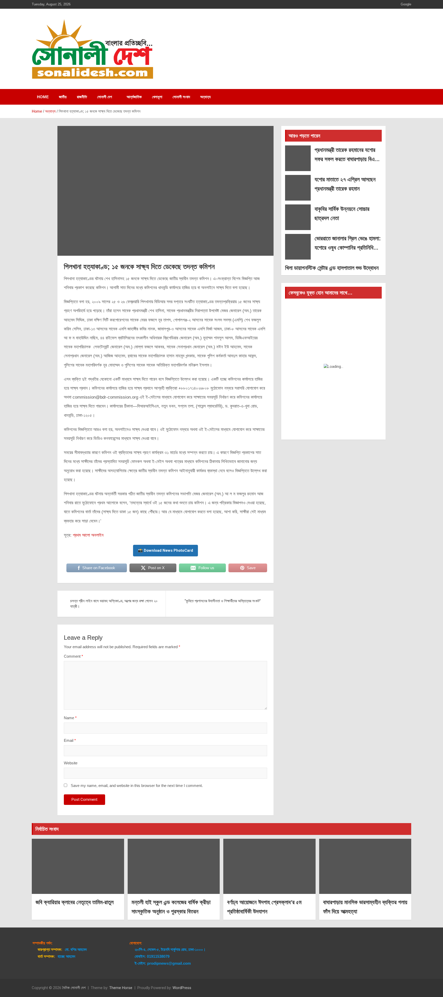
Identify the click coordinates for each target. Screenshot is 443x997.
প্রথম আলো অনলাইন (88, 535)
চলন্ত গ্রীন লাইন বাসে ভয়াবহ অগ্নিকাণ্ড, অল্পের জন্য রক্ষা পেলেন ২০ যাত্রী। (114, 604)
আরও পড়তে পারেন (304, 136)
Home (43, 97)
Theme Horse (120, 987)
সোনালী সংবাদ (181, 97)
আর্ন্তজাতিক (134, 97)
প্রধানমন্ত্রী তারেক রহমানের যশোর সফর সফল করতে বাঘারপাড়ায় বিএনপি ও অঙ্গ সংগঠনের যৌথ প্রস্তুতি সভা (348, 159)
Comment (73, 656)
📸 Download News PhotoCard (165, 550)
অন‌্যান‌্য (205, 97)
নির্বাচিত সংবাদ (46, 829)
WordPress (182, 987)
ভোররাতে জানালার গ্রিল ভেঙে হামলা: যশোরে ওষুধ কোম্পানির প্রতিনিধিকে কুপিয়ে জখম (348, 247)
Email (70, 740)
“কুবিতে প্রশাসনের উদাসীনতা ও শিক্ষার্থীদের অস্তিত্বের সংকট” (223, 601)
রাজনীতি (82, 97)
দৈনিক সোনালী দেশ (74, 987)
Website (70, 763)
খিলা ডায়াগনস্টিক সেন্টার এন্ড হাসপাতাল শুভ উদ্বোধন (332, 268)
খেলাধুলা (157, 97)
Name (70, 718)
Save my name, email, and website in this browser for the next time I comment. (137, 785)
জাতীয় (63, 97)
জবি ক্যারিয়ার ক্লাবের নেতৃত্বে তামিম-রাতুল (75, 902)
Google (406, 4)
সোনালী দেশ (104, 97)
